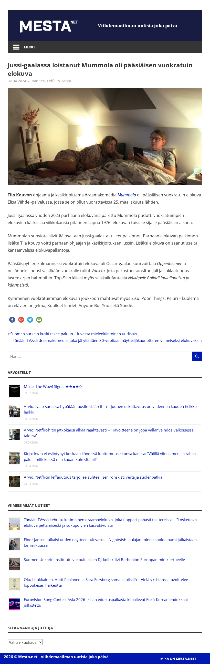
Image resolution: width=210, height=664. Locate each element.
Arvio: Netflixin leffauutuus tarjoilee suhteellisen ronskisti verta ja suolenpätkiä (93, 477)
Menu (29, 47)
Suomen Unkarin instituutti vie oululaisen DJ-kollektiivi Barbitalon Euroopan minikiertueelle (104, 559)
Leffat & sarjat (59, 80)
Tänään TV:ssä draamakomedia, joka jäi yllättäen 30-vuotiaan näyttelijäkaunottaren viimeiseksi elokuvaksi (106, 340)
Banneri (38, 80)
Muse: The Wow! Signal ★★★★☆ (53, 386)
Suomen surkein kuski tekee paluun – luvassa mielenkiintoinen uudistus (73, 333)
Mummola (126, 195)
